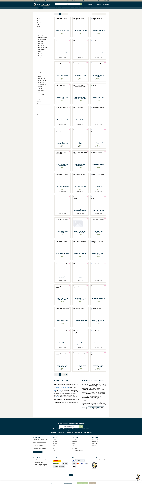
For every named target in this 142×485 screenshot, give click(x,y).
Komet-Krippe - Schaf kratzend (98, 232)
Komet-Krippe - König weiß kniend (62, 31)
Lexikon (54, 450)
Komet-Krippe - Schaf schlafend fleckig (80, 165)
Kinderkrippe (40, 88)
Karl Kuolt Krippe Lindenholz (43, 47)
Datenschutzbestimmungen (59, 432)
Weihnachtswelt (40, 31)
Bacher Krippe (40, 51)
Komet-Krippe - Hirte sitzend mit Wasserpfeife (62, 143)
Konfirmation (39, 101)
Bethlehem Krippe (59, 387)
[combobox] (67, 4)
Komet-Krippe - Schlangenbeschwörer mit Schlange (80, 343)
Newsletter (55, 443)
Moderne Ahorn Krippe (42, 39)
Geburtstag (39, 22)
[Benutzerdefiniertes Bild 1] (57, 460)
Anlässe (38, 13)
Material (37, 112)
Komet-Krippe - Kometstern (80, 320)
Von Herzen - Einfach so (41, 28)
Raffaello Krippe (41, 61)
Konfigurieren (93, 483)
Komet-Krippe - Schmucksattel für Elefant (98, 120)
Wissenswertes (56, 448)
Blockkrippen (40, 92)
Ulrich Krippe (40, 41)
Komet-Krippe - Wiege (98, 97)
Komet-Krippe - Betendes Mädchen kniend (62, 165)
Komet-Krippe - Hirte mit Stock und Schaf (80, 299)
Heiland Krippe (41, 63)
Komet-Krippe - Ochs (62, 52)
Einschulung (39, 16)
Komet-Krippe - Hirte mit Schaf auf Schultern (62, 299)
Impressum (74, 443)
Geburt (38, 20)
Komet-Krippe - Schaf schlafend (62, 120)
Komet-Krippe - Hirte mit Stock (80, 143)
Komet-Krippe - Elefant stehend (62, 98)
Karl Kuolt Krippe (41, 45)
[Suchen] (81, 4)
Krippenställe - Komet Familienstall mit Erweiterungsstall (80, 120)
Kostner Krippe (41, 55)
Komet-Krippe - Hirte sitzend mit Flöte (98, 366)
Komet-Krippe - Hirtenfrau (98, 164)
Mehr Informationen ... (68, 483)
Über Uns (55, 437)
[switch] (138, 480)
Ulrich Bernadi (40, 43)
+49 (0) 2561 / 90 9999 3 (39, 442)
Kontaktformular (43, 448)
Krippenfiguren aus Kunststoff (43, 84)
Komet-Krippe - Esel (80, 52)
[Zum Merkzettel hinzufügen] (69, 18)
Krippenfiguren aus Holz (42, 37)
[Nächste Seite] (64, 14)
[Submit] (81, 426)
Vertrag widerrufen (38, 451)
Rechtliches (75, 437)
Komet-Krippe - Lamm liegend (80, 366)
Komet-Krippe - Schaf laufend (98, 187)
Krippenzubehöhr (41, 90)
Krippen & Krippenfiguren (42, 35)
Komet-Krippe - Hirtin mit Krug (80, 254)
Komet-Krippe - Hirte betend (98, 342)
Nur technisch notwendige (103, 483)
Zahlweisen (74, 441)
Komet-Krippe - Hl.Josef (62, 75)
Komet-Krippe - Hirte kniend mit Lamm (80, 187)
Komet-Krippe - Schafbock (62, 253)
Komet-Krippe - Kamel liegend (62, 232)
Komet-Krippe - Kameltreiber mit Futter (98, 209)
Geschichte (55, 446)
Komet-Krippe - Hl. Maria (80, 75)
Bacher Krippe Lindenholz (42, 53)
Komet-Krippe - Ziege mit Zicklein (98, 321)
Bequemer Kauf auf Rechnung (88, 0)
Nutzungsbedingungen (85, 428)
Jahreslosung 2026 (40, 94)
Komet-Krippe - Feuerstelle (62, 209)
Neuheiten (55, 439)
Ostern (38, 103)
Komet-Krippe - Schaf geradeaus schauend (62, 366)
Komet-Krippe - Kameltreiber (62, 276)
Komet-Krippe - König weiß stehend (80, 31)
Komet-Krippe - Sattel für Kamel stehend (98, 254)
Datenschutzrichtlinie (76, 428)
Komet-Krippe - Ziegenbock (98, 275)
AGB (76, 432)
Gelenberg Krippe (66, 387)
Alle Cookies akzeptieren (82, 483)
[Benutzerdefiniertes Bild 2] (57, 463)
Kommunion (39, 96)
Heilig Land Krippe (41, 78)
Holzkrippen (58, 396)
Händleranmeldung (95, 439)
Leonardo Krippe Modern (42, 80)
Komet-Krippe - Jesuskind (98, 52)
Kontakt (54, 445)
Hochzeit (38, 18)
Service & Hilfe (95, 437)
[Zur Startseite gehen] (41, 4)
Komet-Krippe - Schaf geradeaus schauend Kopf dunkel (80, 98)
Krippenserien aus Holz (41, 109)
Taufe (38, 24)
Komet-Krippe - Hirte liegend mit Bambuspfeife (80, 209)
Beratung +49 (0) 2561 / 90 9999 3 (103, 0)
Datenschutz (74, 448)
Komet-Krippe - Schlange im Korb (98, 143)
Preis (37, 114)
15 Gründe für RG (56, 441)
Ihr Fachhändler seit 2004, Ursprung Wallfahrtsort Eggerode (70, 0)
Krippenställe (40, 86)
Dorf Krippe (40, 76)
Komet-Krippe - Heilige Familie (98, 76)
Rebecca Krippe (41, 70)
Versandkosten (75, 439)
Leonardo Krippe (41, 59)
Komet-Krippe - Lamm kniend (80, 276)
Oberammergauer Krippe (62, 388)
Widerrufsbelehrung (76, 446)
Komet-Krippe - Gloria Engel (62, 186)
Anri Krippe (40, 57)
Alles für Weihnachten (41, 33)
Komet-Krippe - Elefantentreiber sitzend (62, 343)
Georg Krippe (40, 72)
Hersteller (38, 107)
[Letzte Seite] (66, 14)
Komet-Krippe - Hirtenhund (98, 298)
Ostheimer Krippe (41, 49)
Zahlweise (94, 445)
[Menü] (140, 474)
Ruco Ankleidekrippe (71, 388)
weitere (60, 390)
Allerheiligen (39, 26)
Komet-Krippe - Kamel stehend (62, 321)
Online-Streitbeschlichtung (77, 450)
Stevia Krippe (40, 74)
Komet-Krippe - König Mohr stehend (98, 31)
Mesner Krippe (41, 82)
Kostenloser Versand (37, 0)
